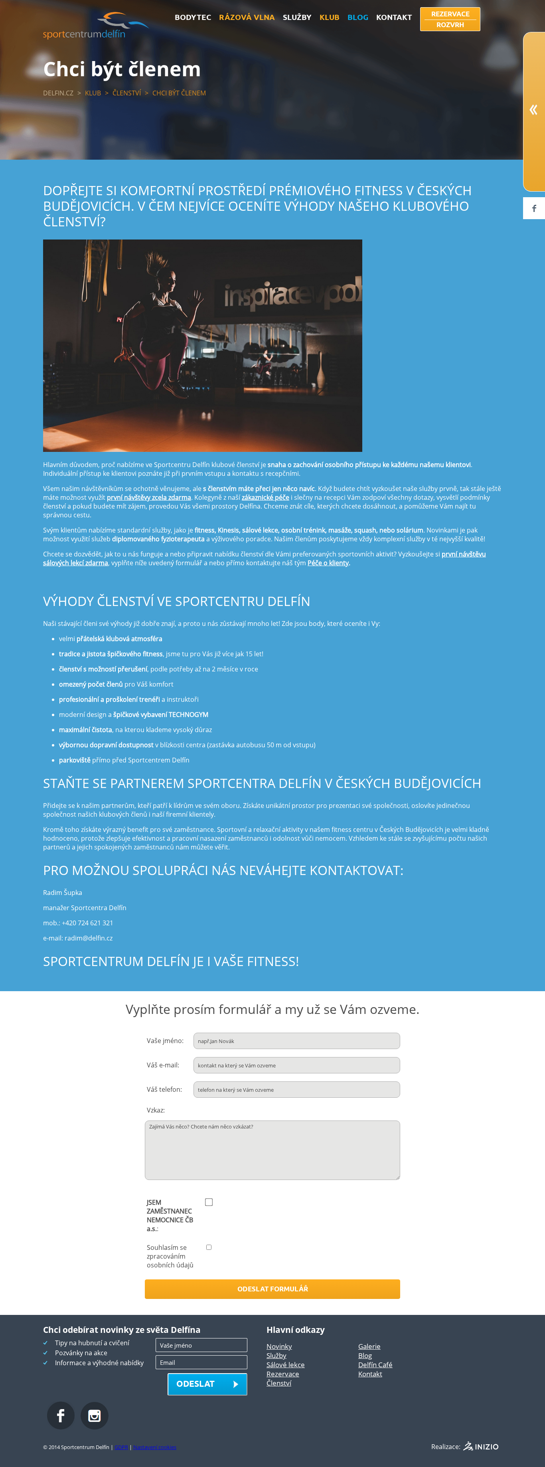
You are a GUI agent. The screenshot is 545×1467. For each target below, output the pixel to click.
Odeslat (195, 1383)
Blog (365, 1355)
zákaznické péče (265, 497)
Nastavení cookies (154, 1447)
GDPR (121, 1447)
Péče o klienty (328, 562)
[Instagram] (95, 1427)
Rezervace (283, 1373)
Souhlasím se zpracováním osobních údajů (170, 1256)
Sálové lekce (286, 1364)
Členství (127, 93)
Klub (93, 93)
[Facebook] (534, 208)
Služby (276, 1355)
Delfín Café (375, 1364)
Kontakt (370, 1373)
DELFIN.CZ (58, 93)
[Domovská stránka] (96, 37)
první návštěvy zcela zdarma (149, 497)
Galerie (369, 1346)
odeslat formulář (272, 1289)
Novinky (279, 1346)
